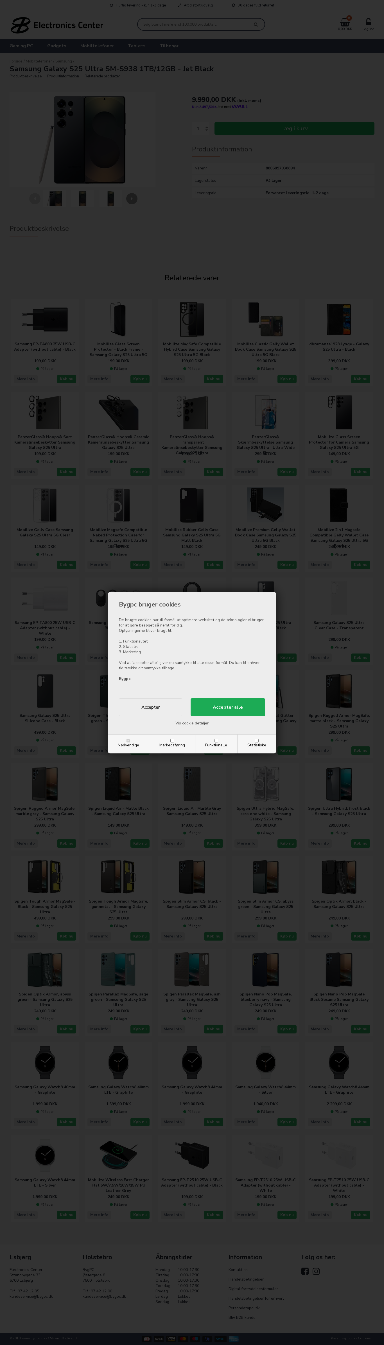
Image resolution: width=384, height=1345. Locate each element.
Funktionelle (216, 745)
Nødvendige (128, 745)
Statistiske (256, 745)
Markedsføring (172, 745)
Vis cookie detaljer (192, 723)
